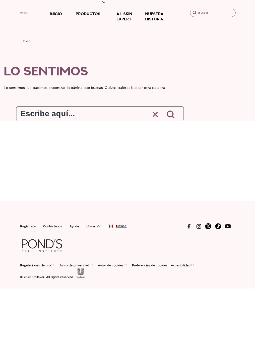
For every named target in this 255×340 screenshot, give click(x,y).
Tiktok (218, 226)
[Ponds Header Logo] (23, 13)
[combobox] (80, 112)
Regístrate (28, 226)
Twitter (208, 226)
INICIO (56, 14)
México (121, 226)
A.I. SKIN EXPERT (124, 16)
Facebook (189, 226)
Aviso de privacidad (74, 265)
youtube (228, 226)
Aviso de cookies (110, 265)
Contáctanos (52, 226)
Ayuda (74, 226)
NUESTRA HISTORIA (154, 16)
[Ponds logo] (42, 254)
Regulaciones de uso (35, 265)
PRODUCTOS (88, 14)
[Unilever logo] (81, 277)
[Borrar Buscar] (155, 115)
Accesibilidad (181, 265)
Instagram (198, 226)
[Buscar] (170, 114)
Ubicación (93, 226)
